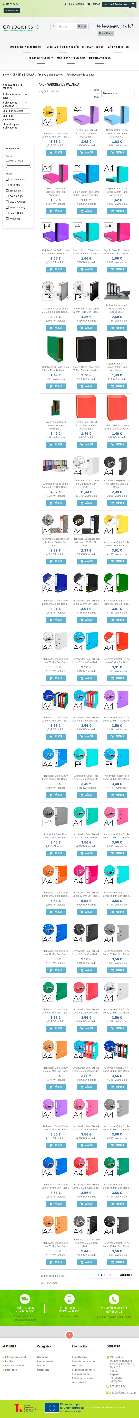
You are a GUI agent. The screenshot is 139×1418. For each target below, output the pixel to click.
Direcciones (10, 1370)
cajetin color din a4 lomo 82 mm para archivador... (86, 133)
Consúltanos (106, 33)
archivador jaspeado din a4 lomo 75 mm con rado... (86, 1243)
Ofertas (96, 4)
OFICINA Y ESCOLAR (92, 47)
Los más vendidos (46, 1361)
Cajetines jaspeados (8, 118)
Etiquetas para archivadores (11, 126)
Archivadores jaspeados (10, 104)
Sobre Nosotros (79, 1357)
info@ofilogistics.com (123, 1392)
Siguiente (126, 1275)
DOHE (15, 185)
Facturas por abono (13, 1366)
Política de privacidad (82, 1378)
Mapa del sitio (79, 1383)
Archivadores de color (12, 96)
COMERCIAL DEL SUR (19, 179)
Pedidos (8, 1361)
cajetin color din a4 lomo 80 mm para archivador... (117, 367)
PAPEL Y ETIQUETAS (118, 47)
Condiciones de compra (83, 1370)
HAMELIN (16, 213)
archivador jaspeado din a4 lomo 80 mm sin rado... (116, 484)
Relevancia (117, 93)
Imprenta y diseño (99, 58)
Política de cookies (81, 1374)
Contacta (10, 11)
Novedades (42, 1357)
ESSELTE (16, 191)
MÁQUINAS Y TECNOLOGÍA (71, 58)
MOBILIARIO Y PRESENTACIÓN (63, 47)
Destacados (43, 1370)
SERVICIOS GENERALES (41, 58)
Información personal (14, 1357)
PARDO (15, 219)
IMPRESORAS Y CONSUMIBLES (26, 47)
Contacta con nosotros (83, 1361)
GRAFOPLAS (18, 202)
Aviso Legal (77, 1366)
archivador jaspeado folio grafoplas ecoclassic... (117, 308)
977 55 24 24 (118, 1386)
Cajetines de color (13, 111)
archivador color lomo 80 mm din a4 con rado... (86, 484)
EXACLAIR (16, 196)
